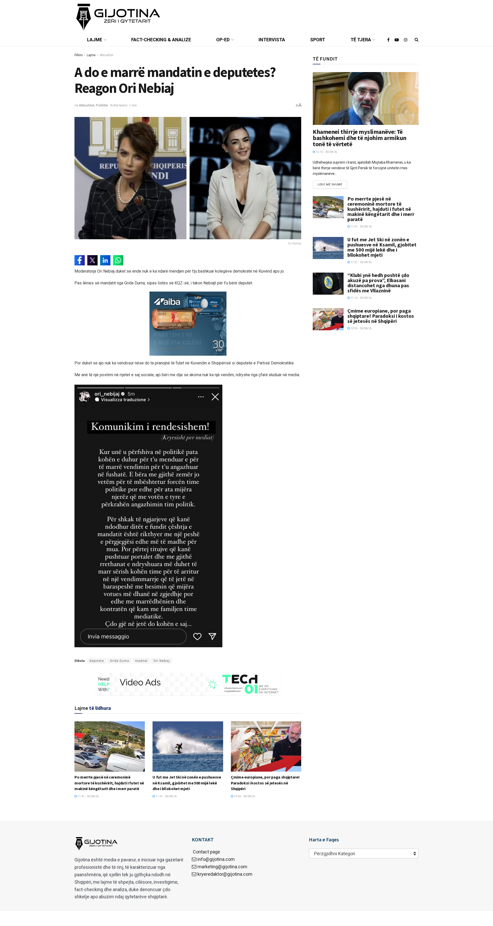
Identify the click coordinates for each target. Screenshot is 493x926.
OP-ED (223, 39)
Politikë (102, 105)
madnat (141, 661)
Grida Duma (119, 661)
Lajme (94, 39)
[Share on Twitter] (92, 260)
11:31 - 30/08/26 (166, 796)
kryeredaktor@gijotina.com (224, 874)
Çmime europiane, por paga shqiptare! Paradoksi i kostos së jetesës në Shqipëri (265, 782)
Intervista (272, 39)
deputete (96, 661)
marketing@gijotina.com (222, 866)
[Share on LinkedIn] (105, 260)
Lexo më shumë (330, 184)
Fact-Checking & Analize (161, 39)
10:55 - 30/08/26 (244, 796)
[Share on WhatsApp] (118, 260)
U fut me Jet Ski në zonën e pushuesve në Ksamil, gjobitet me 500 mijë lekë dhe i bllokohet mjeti (187, 782)
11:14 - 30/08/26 (361, 298)
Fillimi (78, 55)
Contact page (206, 851)
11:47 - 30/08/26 (88, 796)
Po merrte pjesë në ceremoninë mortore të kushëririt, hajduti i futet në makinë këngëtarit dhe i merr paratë (109, 782)
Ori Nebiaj (162, 661)
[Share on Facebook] (79, 260)
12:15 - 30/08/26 (326, 152)
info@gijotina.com (216, 859)
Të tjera (360, 39)
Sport (317, 39)
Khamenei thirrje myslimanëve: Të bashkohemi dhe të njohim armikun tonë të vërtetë (359, 138)
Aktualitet (106, 55)
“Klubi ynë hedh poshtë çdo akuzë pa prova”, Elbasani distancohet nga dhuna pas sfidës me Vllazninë (378, 283)
